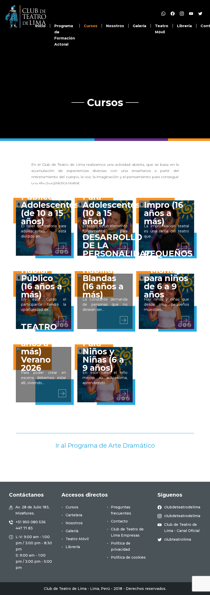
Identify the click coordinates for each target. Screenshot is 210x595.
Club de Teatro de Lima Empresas (127, 532)
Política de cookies (128, 557)
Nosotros (115, 26)
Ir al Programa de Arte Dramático (105, 445)
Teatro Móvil (77, 539)
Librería (184, 26)
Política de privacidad (120, 546)
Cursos (90, 26)
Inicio (40, 26)
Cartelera (74, 515)
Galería (139, 26)
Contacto (119, 521)
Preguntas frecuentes (121, 510)
